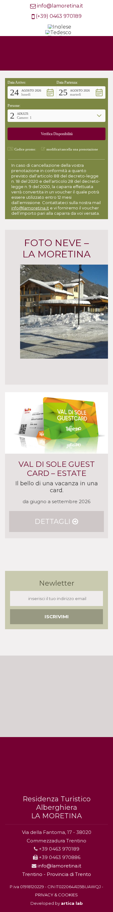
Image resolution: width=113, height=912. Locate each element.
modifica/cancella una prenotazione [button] (72, 149)
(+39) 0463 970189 (59, 16)
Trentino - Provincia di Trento (56, 874)
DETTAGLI (53, 521)
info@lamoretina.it (60, 6)
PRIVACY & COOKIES (56, 894)
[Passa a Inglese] (59, 27)
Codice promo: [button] (25, 149)
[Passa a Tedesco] (58, 33)
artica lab (72, 903)
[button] (32, 92)
